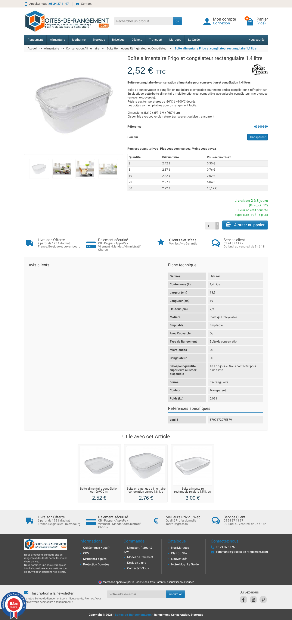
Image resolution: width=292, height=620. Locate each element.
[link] (243, 599)
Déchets (136, 40)
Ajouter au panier (249, 224)
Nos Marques (180, 547)
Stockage (99, 40)
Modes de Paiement (140, 557)
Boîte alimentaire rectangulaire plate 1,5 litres (192, 490)
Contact (86, 3)
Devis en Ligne (136, 562)
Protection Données (96, 564)
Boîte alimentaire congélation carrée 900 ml (99, 490)
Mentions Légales (94, 558)
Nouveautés (256, 40)
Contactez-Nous (138, 568)
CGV (86, 553)
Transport (155, 40)
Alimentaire (57, 40)
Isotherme (79, 40)
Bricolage (118, 40)
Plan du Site (179, 553)
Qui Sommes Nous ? (96, 547)
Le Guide (194, 40)
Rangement (35, 40)
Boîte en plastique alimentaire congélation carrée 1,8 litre (146, 490)
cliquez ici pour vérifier (180, 582)
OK (177, 21)
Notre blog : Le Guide (185, 564)
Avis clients (39, 264)
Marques (175, 40)
